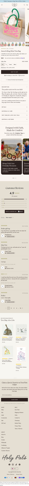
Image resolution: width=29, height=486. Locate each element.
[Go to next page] (23, 308)
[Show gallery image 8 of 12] (27, 44)
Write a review (14, 211)
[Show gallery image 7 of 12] (23, 44)
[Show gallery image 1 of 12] (2, 44)
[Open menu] (3, 5)
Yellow (15, 64)
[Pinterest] (19, 464)
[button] (14, 199)
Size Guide (25, 61)
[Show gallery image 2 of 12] (5, 44)
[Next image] (26, 25)
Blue (3, 64)
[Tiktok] (16, 464)
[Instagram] (13, 464)
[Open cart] (27, 5)
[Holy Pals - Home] (14, 4)
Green (10, 64)
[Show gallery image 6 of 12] (20, 44)
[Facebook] (9, 464)
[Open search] (24, 5)
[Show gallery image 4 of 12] (13, 44)
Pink (6, 64)
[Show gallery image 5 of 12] (16, 44)
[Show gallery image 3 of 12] (9, 44)
